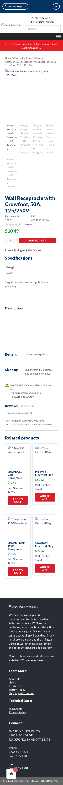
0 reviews (27, 224)
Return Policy (17, 689)
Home (8, 58)
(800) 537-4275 (18, 751)
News (12, 682)
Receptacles (26, 61)
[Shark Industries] (11, 24)
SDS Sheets (15, 708)
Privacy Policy (17, 712)
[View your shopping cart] (56, 6)
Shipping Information (21, 693)
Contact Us (16, 686)
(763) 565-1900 (18, 756)
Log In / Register (17, 6)
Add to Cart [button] (18, 500)
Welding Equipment (23, 58)
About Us (14, 679)
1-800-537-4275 (41, 17)
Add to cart (37, 240)
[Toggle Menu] (58, 36)
